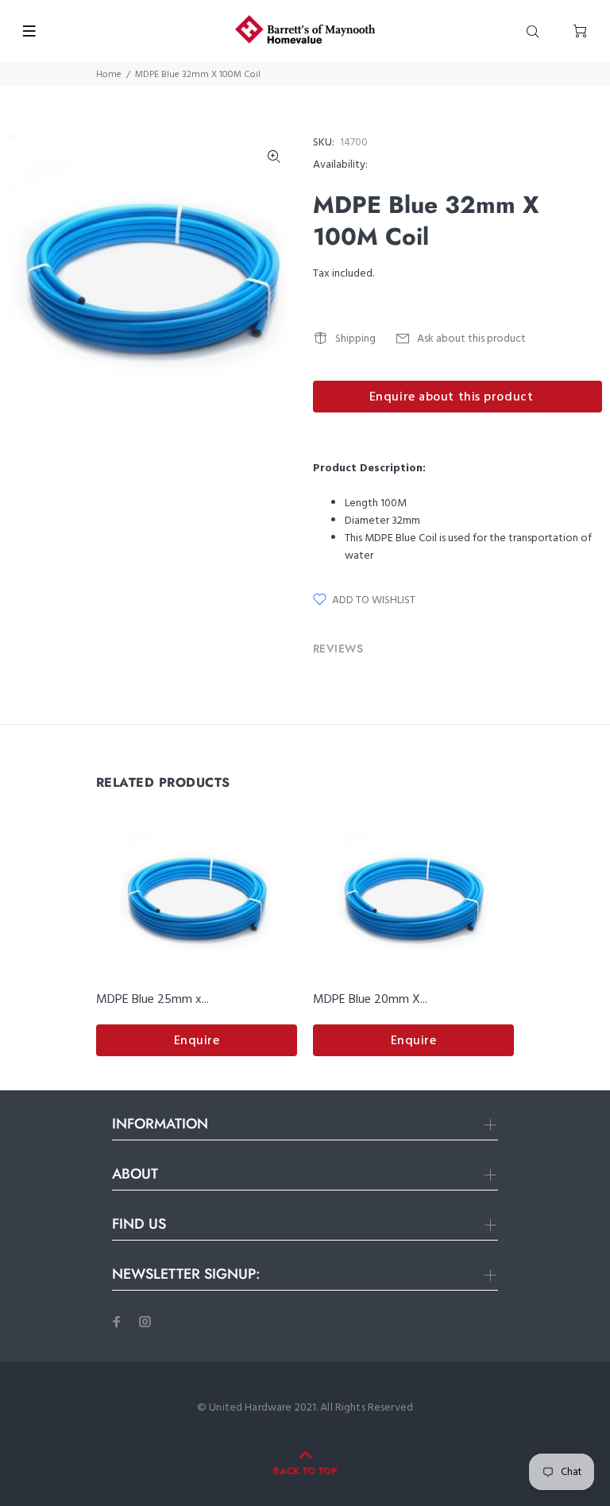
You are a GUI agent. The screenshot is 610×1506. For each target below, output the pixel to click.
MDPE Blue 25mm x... (152, 999)
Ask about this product (471, 339)
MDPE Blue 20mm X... (370, 999)
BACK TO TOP (305, 1471)
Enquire (197, 1041)
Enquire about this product (451, 397)
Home (109, 75)
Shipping (355, 339)
